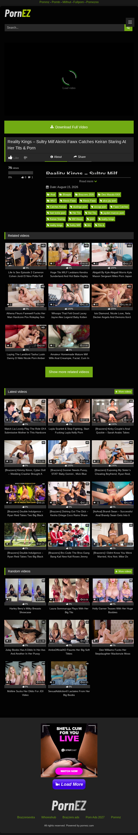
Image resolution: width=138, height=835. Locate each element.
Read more (86, 181)
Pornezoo (92, 2)
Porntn (56, 2)
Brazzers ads (71, 817)
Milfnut (67, 2)
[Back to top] (127, 824)
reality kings (108, 219)
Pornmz (44, 2)
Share (81, 156)
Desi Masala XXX (111, 194)
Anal (52, 194)
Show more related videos (69, 372)
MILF (53, 200)
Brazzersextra (26, 817)
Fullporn (78, 2)
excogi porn (100, 206)
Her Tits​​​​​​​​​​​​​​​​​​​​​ (77, 213)
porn (92, 219)
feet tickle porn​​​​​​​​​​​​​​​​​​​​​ (57, 213)
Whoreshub (48, 817)
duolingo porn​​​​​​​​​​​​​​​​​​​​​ (80, 206)
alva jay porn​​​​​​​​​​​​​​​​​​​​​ (109, 200)
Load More (72, 784)
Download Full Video (71, 127)
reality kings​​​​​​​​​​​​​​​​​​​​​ (56, 225)
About (58, 156)
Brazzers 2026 (86, 194)
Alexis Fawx (89, 200)
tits (89, 225)
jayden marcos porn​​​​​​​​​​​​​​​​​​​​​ (114, 213)
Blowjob (67, 194)
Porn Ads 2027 (95, 817)
